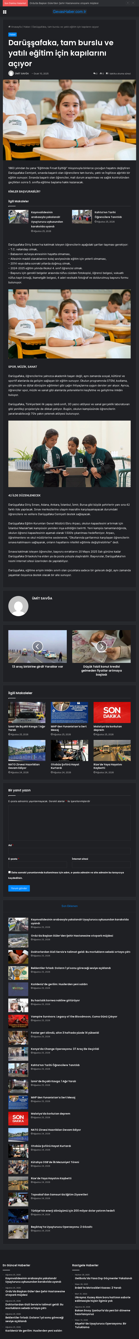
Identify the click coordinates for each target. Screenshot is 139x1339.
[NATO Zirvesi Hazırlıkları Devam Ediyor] (26, 750)
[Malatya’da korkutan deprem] (112, 712)
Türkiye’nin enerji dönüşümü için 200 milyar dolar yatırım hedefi (73, 1210)
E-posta (13, 858)
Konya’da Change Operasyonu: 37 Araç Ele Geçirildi (65, 1049)
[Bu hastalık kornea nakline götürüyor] (18, 1005)
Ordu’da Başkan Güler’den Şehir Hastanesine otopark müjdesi (72, 935)
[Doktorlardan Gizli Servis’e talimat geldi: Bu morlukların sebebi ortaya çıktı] (18, 957)
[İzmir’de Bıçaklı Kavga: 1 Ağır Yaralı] (26, 712)
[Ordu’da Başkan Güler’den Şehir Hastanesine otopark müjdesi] (18, 940)
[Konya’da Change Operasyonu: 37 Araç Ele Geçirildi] (18, 1054)
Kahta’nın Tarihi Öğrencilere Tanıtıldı (55, 1065)
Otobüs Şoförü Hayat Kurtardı (65, 766)
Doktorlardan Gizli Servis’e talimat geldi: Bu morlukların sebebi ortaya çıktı (71, 3)
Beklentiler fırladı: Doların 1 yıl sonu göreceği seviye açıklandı (71, 968)
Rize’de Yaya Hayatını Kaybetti (108, 766)
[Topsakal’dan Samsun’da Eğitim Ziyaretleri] (18, 1199)
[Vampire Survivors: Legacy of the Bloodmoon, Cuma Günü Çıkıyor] (18, 1021)
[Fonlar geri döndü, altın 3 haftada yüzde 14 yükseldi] (18, 1038)
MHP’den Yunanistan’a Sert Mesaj (69, 728)
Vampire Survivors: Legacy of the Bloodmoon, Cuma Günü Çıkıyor (74, 1016)
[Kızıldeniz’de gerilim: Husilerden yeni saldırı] (18, 989)
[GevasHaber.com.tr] (69, 11)
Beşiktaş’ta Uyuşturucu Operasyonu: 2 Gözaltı (61, 1227)
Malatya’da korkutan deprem (108, 728)
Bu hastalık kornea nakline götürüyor (55, 1000)
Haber (27, 26)
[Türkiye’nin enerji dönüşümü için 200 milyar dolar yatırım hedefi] (18, 1215)
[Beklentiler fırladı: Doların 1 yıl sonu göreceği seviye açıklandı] (18, 973)
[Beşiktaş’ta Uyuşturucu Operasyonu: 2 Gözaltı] (18, 1232)
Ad (10, 845)
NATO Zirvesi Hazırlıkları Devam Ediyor (24, 766)
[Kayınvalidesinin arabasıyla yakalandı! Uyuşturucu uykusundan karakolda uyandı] (18, 217)
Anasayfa (16, 26)
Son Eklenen (70, 906)
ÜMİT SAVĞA (22, 73)
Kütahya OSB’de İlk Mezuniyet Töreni (55, 1162)
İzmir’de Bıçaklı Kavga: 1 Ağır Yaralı (26, 728)
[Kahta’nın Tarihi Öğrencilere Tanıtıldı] (82, 217)
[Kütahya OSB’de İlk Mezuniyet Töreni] (18, 1167)
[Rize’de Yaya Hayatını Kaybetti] (112, 750)
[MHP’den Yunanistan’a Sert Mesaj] (69, 712)
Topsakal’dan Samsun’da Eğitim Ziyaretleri (59, 1194)
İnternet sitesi (80, 858)
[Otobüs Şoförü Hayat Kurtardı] (69, 750)
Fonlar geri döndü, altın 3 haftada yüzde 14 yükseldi (65, 1033)
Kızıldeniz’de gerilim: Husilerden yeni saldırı (59, 984)
